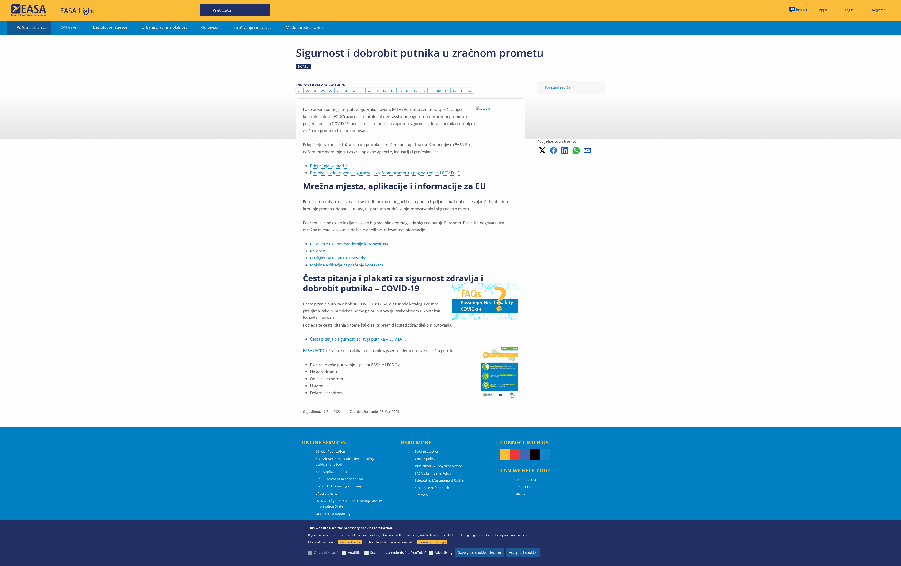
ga (369, 90)
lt (392, 90)
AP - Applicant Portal (332, 471)
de (330, 90)
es (353, 90)
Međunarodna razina (305, 27)
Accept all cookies (523, 552)
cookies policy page (432, 542)
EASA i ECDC (314, 350)
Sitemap (421, 495)
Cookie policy (425, 458)
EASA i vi (68, 27)
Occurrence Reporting (333, 513)
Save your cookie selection (479, 552)
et (338, 90)
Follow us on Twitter (535, 454)
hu (400, 90)
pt (431, 90)
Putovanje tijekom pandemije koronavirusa (349, 244)
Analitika (355, 552)
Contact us (522, 487)
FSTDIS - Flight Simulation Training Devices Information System (349, 503)
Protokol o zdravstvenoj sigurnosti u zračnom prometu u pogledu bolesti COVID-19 (385, 172)
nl (415, 90)
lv (384, 90)
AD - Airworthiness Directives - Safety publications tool (345, 461)
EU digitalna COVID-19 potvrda (337, 258)
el (346, 90)
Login (849, 10)
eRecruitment (326, 493)
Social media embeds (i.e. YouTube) (398, 552)
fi (462, 90)
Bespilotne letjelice (110, 27)
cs (315, 90)
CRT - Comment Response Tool (340, 479)
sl (454, 90)
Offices (519, 494)
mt (408, 90)
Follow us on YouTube (515, 454)
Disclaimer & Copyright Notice (438, 466)
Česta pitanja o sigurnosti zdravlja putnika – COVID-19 (358, 339)
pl (423, 90)
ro (439, 90)
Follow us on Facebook (525, 454)
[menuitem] (847, 10)
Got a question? (526, 479)
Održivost (209, 27)
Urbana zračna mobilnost (164, 27)
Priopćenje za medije (329, 165)
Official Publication (330, 451)
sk (446, 90)
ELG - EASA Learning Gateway (339, 486)
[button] (542, 150)
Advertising (444, 552)
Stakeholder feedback (432, 488)
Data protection (427, 451)
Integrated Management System (440, 480)
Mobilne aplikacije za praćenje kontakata (346, 265)
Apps (823, 9)
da (323, 90)
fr (361, 90)
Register (878, 10)
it (377, 90)
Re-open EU (320, 251)
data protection (350, 542)
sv (469, 90)
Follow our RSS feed (505, 454)
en (299, 90)
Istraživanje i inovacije (252, 27)
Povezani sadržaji (558, 87)
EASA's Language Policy (433, 473)
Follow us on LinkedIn (545, 454)
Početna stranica (32, 27)
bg (307, 90)
